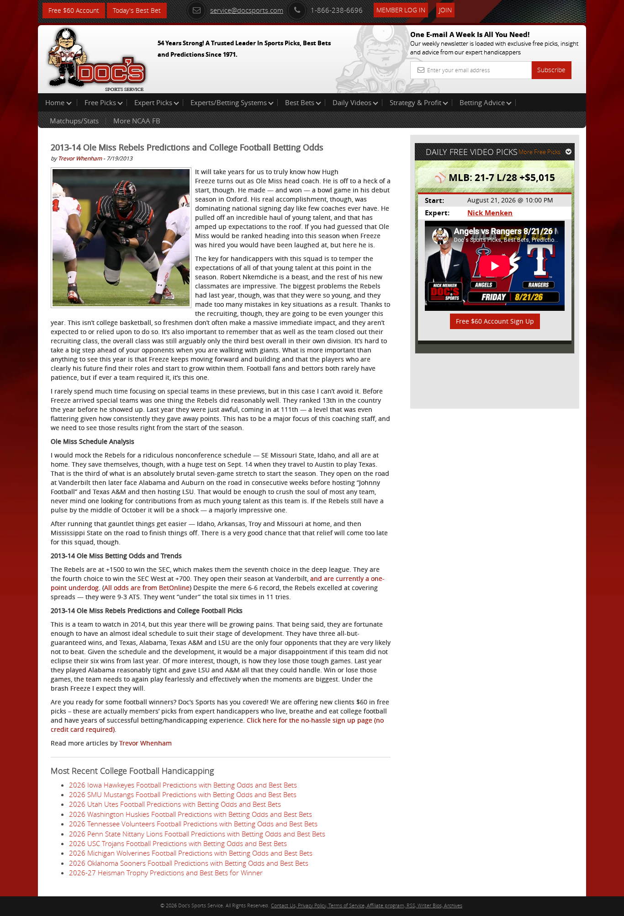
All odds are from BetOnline (147, 587)
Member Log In (400, 9)
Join (445, 9)
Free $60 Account (73, 10)
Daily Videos (352, 102)
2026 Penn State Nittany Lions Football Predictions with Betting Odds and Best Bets (197, 833)
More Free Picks (539, 152)
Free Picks (100, 102)
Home (55, 102)
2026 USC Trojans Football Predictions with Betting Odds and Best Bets (178, 843)
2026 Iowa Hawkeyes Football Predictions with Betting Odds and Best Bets (183, 784)
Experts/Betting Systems (228, 102)
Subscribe (551, 69)
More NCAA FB (136, 120)
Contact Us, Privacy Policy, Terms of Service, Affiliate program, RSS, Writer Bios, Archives (366, 905)
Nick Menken (490, 213)
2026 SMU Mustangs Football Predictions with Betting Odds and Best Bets (182, 794)
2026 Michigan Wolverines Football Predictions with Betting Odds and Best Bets (190, 852)
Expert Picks (153, 102)
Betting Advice (482, 102)
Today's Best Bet (137, 10)
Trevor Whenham (80, 158)
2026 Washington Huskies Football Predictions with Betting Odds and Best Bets (190, 814)
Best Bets (299, 102)
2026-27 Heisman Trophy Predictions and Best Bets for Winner (166, 872)
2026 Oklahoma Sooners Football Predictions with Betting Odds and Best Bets (188, 863)
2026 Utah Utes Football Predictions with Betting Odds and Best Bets (175, 804)
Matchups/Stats (74, 120)
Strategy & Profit (415, 102)
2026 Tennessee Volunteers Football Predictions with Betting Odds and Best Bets (193, 823)
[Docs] (97, 57)
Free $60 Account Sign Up (495, 321)
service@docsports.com (246, 10)
